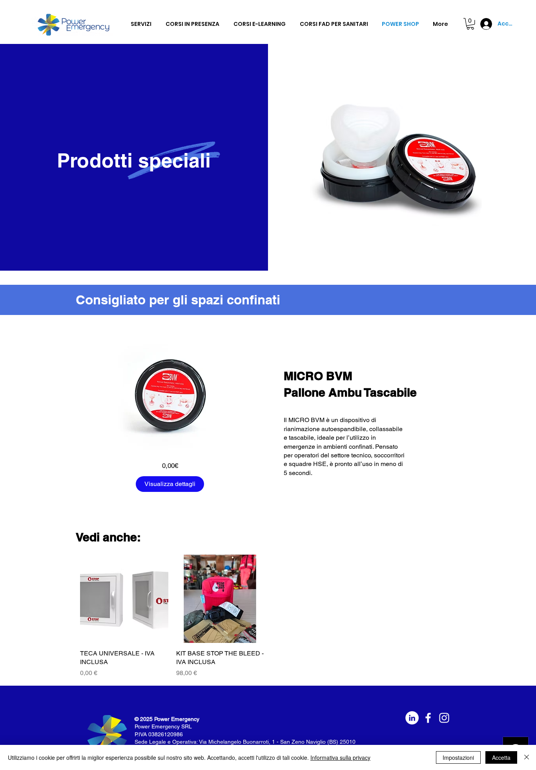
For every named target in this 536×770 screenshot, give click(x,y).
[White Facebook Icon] (428, 717)
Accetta (501, 757)
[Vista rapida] (124, 599)
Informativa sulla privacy (340, 757)
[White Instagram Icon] (444, 717)
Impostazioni (458, 757)
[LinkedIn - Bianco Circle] (412, 717)
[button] (470, 23)
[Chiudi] (526, 757)
